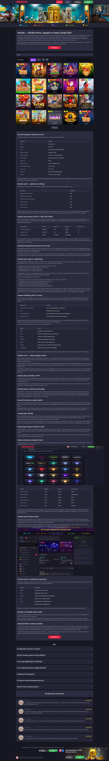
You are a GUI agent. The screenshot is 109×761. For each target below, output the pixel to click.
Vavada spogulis (54, 47)
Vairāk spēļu (54, 127)
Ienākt (67, 2)
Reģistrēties (59, 2)
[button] (1, 13)
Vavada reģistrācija (54, 637)
